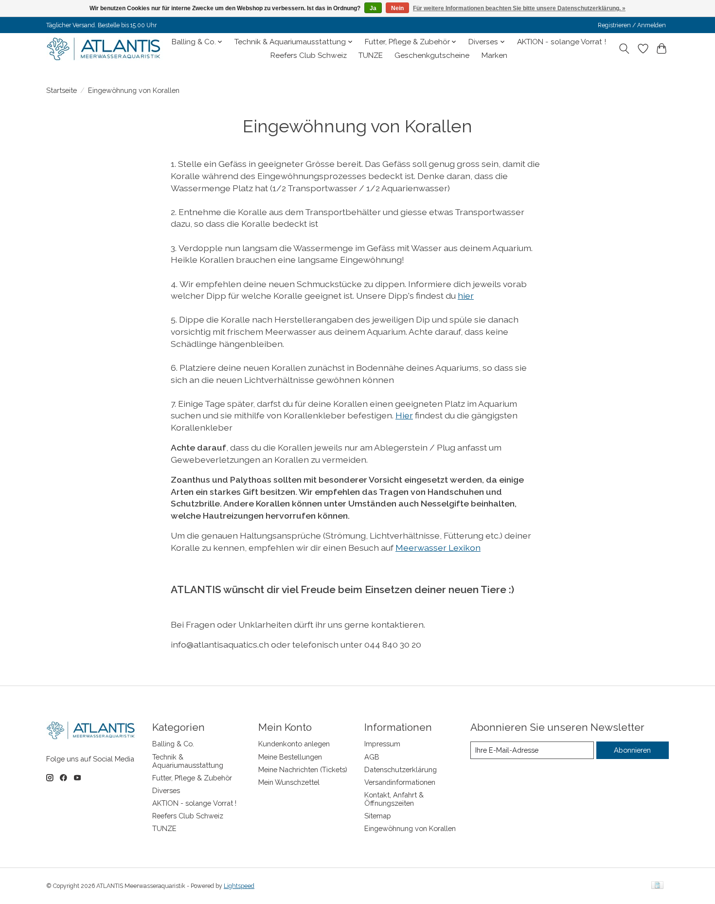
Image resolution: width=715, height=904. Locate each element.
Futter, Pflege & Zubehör (192, 778)
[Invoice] (657, 885)
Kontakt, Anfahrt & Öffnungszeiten (394, 799)
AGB (371, 757)
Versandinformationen (399, 782)
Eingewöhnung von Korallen (410, 828)
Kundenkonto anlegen (294, 744)
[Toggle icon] (624, 48)
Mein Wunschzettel (289, 782)
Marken (494, 55)
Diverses (166, 790)
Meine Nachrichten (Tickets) (302, 769)
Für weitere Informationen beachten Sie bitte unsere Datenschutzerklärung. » (519, 8)
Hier (404, 415)
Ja (373, 8)
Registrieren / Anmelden (632, 25)
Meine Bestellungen (290, 757)
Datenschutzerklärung (400, 769)
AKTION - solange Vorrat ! (561, 41)
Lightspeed (239, 886)
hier (466, 295)
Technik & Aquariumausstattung (187, 761)
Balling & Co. (173, 744)
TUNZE (370, 55)
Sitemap (377, 816)
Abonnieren (632, 750)
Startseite (61, 90)
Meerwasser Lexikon (438, 547)
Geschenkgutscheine (431, 55)
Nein (397, 8)
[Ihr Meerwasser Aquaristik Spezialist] (105, 48)
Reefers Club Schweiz (308, 55)
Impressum (382, 744)
